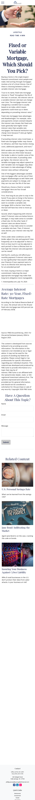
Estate (17, 798)
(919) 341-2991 (19, 772)
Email (3, 415)
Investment (17, 795)
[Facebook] (14, 785)
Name (3, 404)
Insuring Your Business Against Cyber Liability (14, 570)
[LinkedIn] (17, 785)
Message (4, 426)
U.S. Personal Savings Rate (16, 489)
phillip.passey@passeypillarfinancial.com (17, 782)
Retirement (17, 793)
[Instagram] (20, 785)
